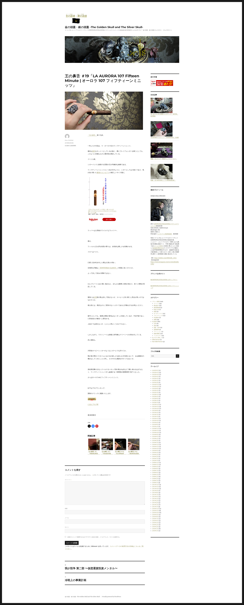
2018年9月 (155, 466)
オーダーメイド (158, 313)
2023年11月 (155, 394)
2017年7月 (155, 494)
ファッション (157, 331)
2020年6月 (155, 436)
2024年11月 (155, 384)
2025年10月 (155, 374)
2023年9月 (155, 396)
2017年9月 (155, 490)
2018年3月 (155, 478)
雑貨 (155, 311)
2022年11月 (155, 406)
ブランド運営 (156, 301)
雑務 (155, 319)
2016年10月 (155, 513)
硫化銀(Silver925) (158, 248)
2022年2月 (155, 414)
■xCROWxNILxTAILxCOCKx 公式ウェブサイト (164, 280)
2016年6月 (155, 521)
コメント (68, 479)
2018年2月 (155, 480)
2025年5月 (155, 378)
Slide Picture (156, 339)
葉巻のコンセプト (103, 172)
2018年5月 (155, 474)
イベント (156, 303)
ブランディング (158, 315)
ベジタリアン (157, 335)
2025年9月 (155, 376)
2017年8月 (155, 492)
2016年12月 (155, 508)
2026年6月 (155, 370)
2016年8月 (155, 517)
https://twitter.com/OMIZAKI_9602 (165, 258)
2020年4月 (155, 438)
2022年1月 (155, 416)
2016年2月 (155, 529)
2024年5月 (155, 390)
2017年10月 (155, 488)
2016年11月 (155, 510)
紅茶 (95, 297)
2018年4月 (155, 476)
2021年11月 (155, 418)
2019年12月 (155, 444)
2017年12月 (155, 484)
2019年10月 (155, 448)
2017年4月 (155, 500)
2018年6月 (155, 472)
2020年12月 (155, 428)
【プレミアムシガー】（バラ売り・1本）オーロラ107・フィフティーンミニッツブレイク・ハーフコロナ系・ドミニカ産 (102, 211)
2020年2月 (155, 442)
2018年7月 (155, 470)
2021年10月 (155, 420)
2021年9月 (155, 422)
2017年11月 (155, 486)
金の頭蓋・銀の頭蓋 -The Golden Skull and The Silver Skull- (104, 27)
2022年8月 (155, 410)
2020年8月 (155, 434)
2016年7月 (155, 519)
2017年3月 (155, 502)
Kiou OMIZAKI (69, 140)
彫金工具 (156, 309)
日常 (155, 323)
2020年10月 (155, 432)
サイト (67, 527)
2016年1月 (155, 531)
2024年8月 (155, 388)
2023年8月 (155, 398)
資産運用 (156, 329)
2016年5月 (155, 523)
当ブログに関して (157, 337)
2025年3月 (155, 382)
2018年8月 (155, 468)
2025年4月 (155, 380)
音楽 (155, 325)
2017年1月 (155, 506)
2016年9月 (155, 515)
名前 (66, 508)
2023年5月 (155, 400)
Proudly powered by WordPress (111, 596)
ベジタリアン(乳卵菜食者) (164, 234)
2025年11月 (155, 372)
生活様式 (67, 145)
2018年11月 (155, 464)
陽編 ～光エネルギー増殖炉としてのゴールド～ (164, 159)
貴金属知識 (157, 307)
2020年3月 (155, 440)
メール (67, 518)
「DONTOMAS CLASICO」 (108, 268)
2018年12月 (155, 462)
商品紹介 (156, 305)
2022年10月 (155, 408)
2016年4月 (155, 525)
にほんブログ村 (93, 404)
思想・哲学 (157, 327)
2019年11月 (155, 446)
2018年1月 (155, 482)
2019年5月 (155, 452)
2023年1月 (155, 402)
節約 (93, 151)
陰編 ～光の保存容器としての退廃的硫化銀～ (163, 180)
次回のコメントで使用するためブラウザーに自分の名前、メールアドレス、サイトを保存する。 (94, 537)
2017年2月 (155, 504)
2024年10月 (155, 386)
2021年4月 (155, 426)
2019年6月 (155, 450)
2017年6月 (155, 496)
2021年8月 (155, 424)
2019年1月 (155, 460)
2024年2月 (155, 392)
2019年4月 (155, 454)
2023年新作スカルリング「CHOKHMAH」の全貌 (165, 137)
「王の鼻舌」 (92, 135)
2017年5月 (155, 498)
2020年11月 (155, 430)
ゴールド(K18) (158, 246)
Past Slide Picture (157, 341)
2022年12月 (155, 404)
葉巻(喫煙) (73, 145)
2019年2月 (155, 458)
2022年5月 (155, 412)
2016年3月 (155, 527)
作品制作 (156, 317)
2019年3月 (155, 456)
